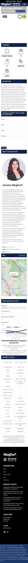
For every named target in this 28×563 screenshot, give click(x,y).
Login (20, 1)
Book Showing (20, 11)
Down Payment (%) (5, 311)
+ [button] (3, 261)
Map (4, 471)
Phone (2, 130)
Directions (22, 255)
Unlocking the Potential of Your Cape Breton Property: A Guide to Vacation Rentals (13, 493)
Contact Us (6, 480)
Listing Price (4, 305)
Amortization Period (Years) (7, 316)
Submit (4, 148)
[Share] (24, 16)
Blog (4, 477)
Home (4, 469)
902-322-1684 (12, 1)
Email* (2, 124)
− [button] (3, 263)
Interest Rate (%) (5, 322)
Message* (3, 136)
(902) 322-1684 (10, 247)
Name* (2, 119)
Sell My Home (6, 474)
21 (5, 16)
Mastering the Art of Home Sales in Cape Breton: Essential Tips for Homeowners (12, 499)
